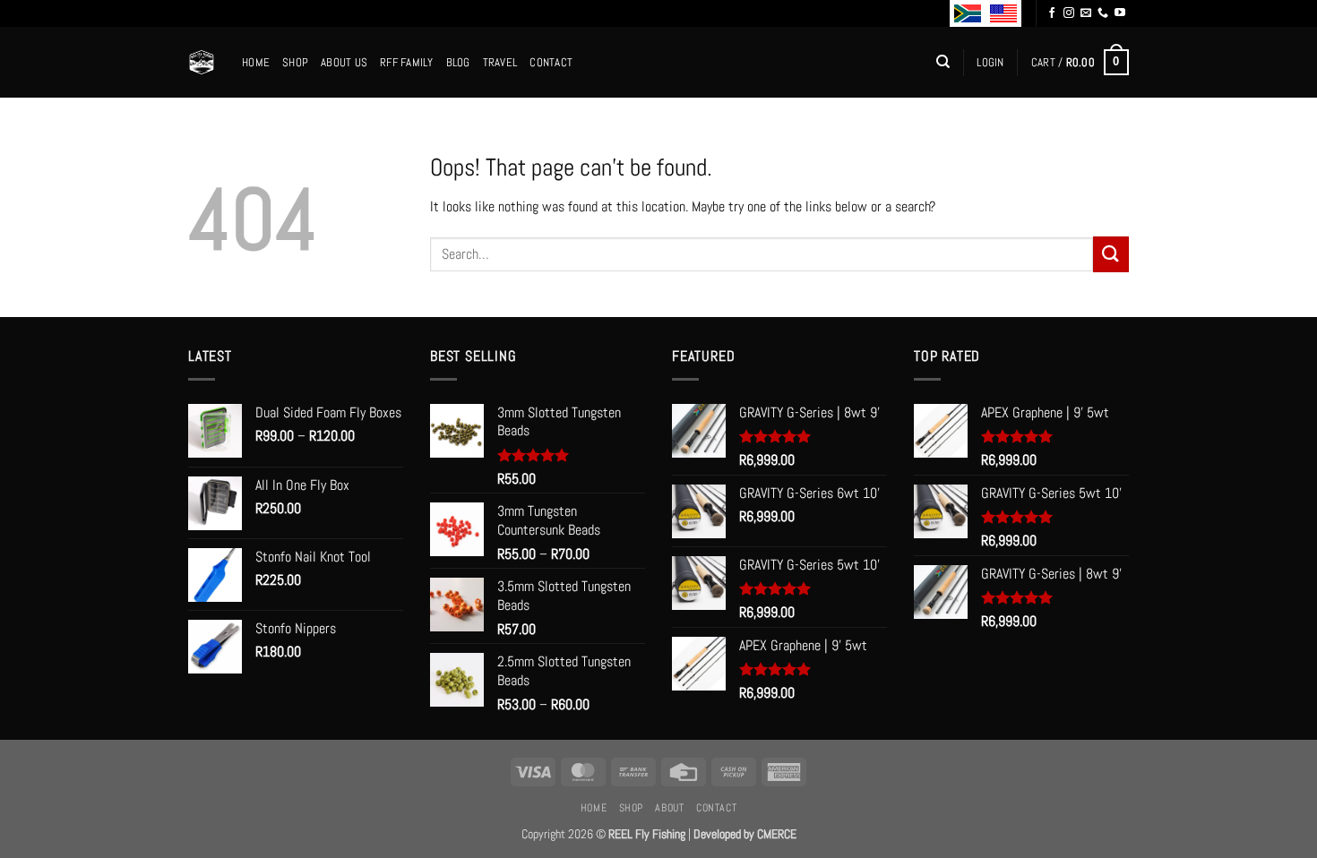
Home (256, 62)
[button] (990, 63)
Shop (295, 62)
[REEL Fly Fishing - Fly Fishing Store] (201, 61)
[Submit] (1111, 253)
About (669, 808)
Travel (500, 62)
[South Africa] (967, 13)
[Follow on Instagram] (1068, 13)
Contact (550, 62)
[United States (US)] (1003, 13)
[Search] (943, 62)
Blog (458, 62)
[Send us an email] (1085, 13)
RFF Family (407, 62)
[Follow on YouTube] (1120, 13)
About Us (344, 62)
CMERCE (776, 834)
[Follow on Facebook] (1051, 13)
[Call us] (1103, 13)
